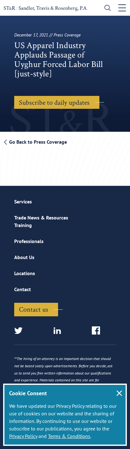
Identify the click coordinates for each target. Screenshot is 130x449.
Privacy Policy (23, 436)
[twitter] (20, 331)
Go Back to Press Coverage (37, 142)
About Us (24, 257)
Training (23, 225)
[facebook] (98, 331)
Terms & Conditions (69, 436)
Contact (22, 289)
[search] (106, 9)
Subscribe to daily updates (54, 102)
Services (23, 201)
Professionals (29, 241)
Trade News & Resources (41, 217)
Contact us (33, 309)
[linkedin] (59, 331)
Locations (24, 273)
